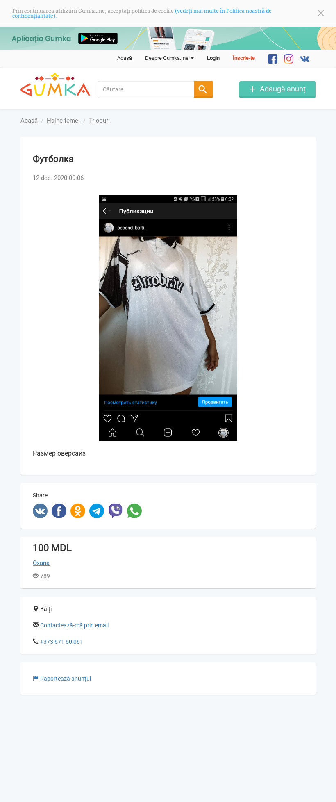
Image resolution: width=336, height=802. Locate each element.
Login (213, 58)
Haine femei (63, 120)
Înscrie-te (244, 58)
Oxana (41, 563)
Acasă (124, 58)
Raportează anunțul (65, 678)
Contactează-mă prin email (74, 625)
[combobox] (146, 89)
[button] (295, 202)
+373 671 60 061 (61, 641)
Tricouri (99, 120)
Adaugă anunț (283, 88)
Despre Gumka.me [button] (167, 58)
